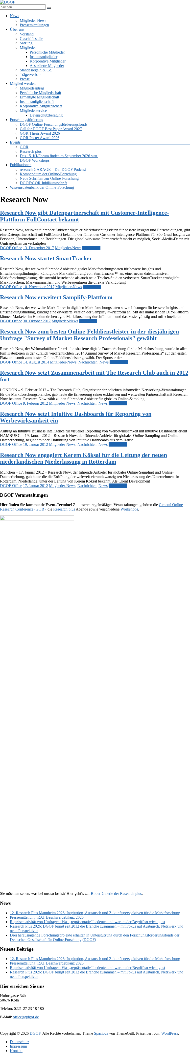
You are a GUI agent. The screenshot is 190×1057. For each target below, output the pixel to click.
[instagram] (112, 1029)
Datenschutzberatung (46, 115)
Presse (25, 79)
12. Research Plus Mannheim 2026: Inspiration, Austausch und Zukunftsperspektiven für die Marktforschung (95, 913)
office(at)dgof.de (26, 1017)
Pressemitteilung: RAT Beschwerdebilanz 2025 (47, 917)
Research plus (31, 151)
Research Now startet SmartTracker (46, 258)
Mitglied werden (23, 83)
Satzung (26, 43)
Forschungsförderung (26, 120)
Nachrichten (87, 362)
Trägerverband (31, 74)
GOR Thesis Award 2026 (40, 133)
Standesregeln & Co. (36, 70)
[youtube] (124, 1029)
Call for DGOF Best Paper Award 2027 (51, 129)
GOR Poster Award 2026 (39, 138)
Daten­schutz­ (19, 1042)
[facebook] (64, 1029)
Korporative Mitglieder (48, 61)
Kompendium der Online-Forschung (48, 174)
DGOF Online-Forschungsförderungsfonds (53, 124)
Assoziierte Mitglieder (47, 65)
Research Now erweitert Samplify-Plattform (56, 297)
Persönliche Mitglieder (47, 52)
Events (15, 142)
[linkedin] (88, 1029)
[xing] (100, 1029)
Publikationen (20, 165)
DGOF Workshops (34, 160)
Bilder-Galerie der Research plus (116, 893)
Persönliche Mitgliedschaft (40, 93)
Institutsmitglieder (43, 57)
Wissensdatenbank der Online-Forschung (42, 187)
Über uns (17, 29)
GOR (24, 147)
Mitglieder (28, 47)
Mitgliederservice (33, 110)
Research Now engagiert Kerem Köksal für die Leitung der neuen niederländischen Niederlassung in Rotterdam (83, 458)
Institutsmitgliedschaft (37, 101)
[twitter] (76, 1029)
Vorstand (27, 34)
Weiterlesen (91, 248)
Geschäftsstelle (31, 38)
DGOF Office (11, 248)
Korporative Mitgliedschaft (41, 106)
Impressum (18, 1046)
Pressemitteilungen (34, 25)
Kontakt (16, 1051)
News (14, 16)
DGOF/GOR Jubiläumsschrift (43, 183)
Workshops (129, 509)
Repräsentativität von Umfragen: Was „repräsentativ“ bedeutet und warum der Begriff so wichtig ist (87, 922)
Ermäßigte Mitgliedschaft (39, 97)
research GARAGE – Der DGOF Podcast (53, 169)
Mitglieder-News (33, 20)
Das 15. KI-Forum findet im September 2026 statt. (59, 156)
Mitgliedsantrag (32, 88)
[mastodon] (136, 1029)
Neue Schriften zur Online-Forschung (49, 178)
